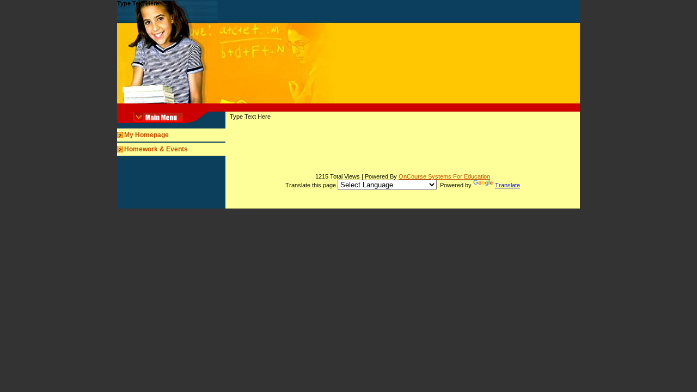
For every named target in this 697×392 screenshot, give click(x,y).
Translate (507, 185)
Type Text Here (138, 3)
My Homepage (146, 135)
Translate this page (402, 185)
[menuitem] (171, 135)
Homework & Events (156, 149)
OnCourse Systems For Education (444, 176)
